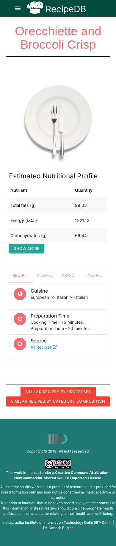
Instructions (96, 275)
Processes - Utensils (72, 275)
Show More (27, 248)
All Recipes (42, 347)
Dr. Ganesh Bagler (58, 528)
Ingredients (47, 275)
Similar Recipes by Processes (58, 391)
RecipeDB (64, 9)
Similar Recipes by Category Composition (58, 401)
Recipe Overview (23, 275)
